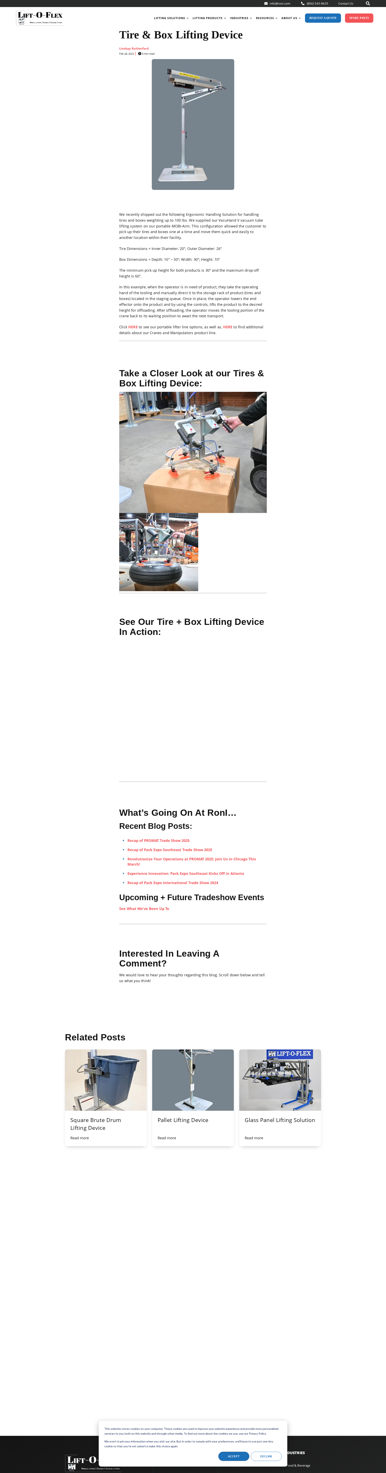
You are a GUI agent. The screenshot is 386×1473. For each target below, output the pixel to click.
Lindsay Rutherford (134, 48)
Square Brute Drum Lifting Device (95, 1123)
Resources (265, 18)
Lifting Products (207, 18)
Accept (234, 1456)
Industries (239, 18)
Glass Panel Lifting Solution (280, 1120)
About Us (289, 18)
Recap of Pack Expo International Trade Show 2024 (172, 882)
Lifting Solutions (169, 18)
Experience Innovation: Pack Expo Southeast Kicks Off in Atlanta (185, 873)
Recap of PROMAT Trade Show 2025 (158, 840)
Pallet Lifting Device (183, 1120)
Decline (266, 1456)
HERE (133, 326)
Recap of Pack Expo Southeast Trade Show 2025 (169, 849)
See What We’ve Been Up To (144, 908)
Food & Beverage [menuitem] (298, 1465)
